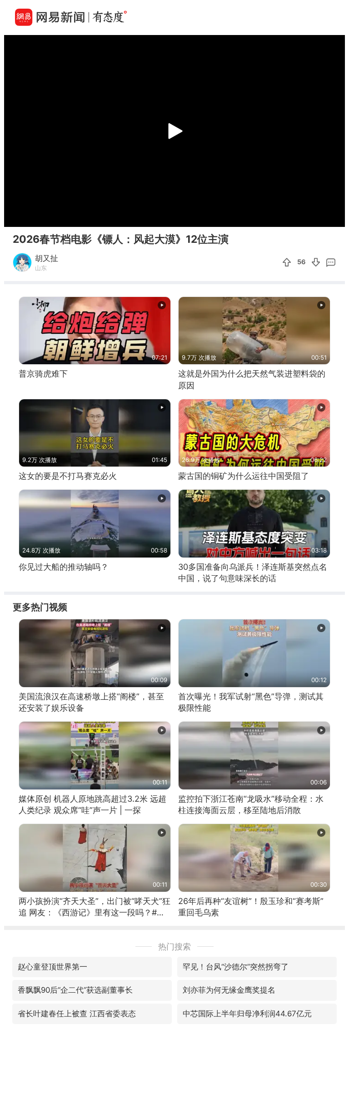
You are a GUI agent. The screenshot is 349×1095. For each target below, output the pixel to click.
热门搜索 (174, 946)
